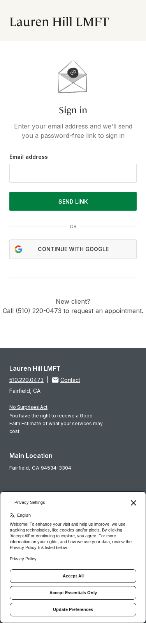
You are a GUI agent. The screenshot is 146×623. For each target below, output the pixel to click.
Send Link (73, 201)
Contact (70, 380)
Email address (28, 156)
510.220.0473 (26, 380)
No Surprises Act (28, 407)
